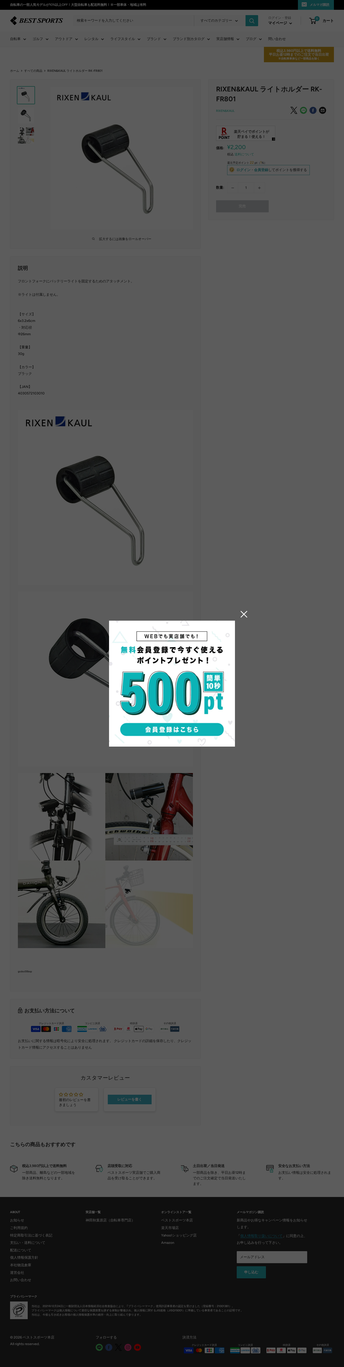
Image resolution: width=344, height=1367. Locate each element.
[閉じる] (244, 614)
